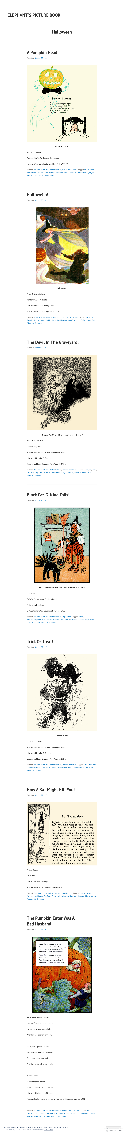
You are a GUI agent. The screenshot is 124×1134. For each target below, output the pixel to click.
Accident (82, 893)
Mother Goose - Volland (70, 1110)
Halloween (45, 172)
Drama (93, 765)
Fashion (57, 619)
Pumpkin (30, 175)
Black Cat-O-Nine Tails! (48, 494)
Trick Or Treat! (40, 641)
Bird (92, 317)
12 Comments (61, 1116)
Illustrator (63, 320)
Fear (38, 172)
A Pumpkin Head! (43, 52)
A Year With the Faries (42, 317)
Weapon (37, 622)
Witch (29, 323)
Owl (93, 320)
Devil (29, 473)
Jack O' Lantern (69, 172)
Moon (89, 320)
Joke (92, 767)
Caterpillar (30, 1113)
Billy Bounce (66, 617)
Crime (94, 470)
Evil (32, 473)
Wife (52, 1116)
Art (85, 170)
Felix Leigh (56, 896)
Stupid (41, 175)
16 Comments (37, 323)
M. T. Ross (82, 320)
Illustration (59, 172)
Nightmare (79, 172)
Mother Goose (89, 1113)
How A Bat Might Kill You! (51, 789)
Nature (29, 1116)
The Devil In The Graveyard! (53, 342)
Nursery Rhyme (88, 172)
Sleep (36, 175)
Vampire (94, 896)
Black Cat (30, 320)
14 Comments (37, 770)
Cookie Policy (48, 1130)
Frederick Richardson (47, 1113)
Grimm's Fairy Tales (69, 470)
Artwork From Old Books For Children (47, 170)
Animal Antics (38, 893)
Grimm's (45, 767)
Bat (45, 896)
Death (88, 765)
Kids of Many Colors (69, 170)
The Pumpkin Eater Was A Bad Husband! (50, 921)
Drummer (30, 767)
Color (37, 1113)
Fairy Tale (38, 473)
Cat (35, 320)
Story (29, 476)
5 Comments (49, 175)
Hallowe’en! (37, 194)
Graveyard (46, 473)
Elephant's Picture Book (34, 15)
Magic (87, 619)
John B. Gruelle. (87, 473)
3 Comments (36, 476)
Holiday (52, 172)
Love (82, 1113)
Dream (33, 172)
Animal (87, 317)
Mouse (87, 896)
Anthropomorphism (34, 619)
